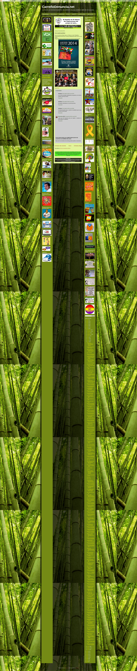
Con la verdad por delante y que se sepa (90, 396)
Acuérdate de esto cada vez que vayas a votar (91, 365)
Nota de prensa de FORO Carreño (90, 394)
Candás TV (74, 14)
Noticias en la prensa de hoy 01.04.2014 (90, 644)
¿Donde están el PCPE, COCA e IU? (90, 541)
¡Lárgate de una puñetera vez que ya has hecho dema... (91, 381)
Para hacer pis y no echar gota (90, 406)
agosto (88, 335)
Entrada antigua (78, 145)
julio (88, 337)
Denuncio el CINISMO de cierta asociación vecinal (91, 378)
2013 (87, 651)
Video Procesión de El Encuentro (90, 434)
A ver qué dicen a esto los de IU (91, 557)
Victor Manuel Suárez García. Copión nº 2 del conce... (90, 515)
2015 (87, 327)
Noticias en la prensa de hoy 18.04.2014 (90, 456)
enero (88, 649)
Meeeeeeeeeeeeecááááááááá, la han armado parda (90, 586)
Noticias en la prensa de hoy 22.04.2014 (90, 427)
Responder (60, 98)
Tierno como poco (90, 458)
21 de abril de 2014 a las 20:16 (70, 116)
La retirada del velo (90, 437)
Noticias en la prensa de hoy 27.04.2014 (90, 384)
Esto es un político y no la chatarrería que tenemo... (90, 509)
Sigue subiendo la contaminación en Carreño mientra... (90, 350)
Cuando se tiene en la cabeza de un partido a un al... (90, 423)
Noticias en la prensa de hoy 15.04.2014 (90, 484)
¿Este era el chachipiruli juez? (90, 617)
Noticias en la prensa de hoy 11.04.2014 (90, 532)
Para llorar (88, 477)
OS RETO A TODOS (46, 77)
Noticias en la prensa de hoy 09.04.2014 (90, 543)
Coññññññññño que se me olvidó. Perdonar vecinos (91, 375)
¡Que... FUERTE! (90, 431)
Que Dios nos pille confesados (90, 596)
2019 (87, 321)
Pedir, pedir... (89, 478)
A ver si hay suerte (90, 370)
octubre (88, 332)
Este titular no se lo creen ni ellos (90, 372)
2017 (87, 324)
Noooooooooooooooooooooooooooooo (90, 413)
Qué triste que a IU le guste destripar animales (90, 462)
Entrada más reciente (60, 145)
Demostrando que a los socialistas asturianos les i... (90, 622)
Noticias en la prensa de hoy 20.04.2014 (90, 439)
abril (88, 341)
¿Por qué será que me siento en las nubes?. (91, 442)
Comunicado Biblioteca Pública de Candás (91, 529)
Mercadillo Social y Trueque (90, 555)
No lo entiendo (89, 352)
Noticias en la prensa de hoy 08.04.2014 (90, 570)
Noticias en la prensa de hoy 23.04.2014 (90, 420)
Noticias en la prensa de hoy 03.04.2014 (90, 625)
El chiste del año (90, 425)
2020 (87, 319)
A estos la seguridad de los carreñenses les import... (90, 500)
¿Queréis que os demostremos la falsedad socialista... (91, 481)
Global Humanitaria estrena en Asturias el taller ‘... (90, 636)
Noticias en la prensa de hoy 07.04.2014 (90, 581)
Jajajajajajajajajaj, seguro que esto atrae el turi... (90, 590)
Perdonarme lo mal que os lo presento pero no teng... (90, 603)
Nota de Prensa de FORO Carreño (90, 553)
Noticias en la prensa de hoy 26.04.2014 (90, 391)
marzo (88, 646)
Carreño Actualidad (81, 14)
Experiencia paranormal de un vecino (90, 576)
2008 (87, 658)
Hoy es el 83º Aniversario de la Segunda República (90, 495)
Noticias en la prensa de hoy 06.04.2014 (90, 584)
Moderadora (60, 116)
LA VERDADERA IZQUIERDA (90, 389)
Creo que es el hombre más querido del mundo (90, 593)
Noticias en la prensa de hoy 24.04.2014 (90, 411)
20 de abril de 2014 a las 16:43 (68, 93)
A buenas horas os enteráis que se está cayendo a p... (91, 453)
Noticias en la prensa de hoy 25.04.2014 (90, 404)
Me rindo (88, 459)
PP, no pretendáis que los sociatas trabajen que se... (91, 522)
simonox (66, 667)
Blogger (77, 667)
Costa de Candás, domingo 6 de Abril (90, 579)
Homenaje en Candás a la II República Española (90, 486)
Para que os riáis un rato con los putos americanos (90, 506)
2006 (87, 661)
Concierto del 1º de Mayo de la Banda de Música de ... (90, 360)
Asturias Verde (61, 14)
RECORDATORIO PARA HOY (90, 601)
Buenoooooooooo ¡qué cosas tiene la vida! (90, 560)
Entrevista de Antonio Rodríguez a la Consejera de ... (90, 563)
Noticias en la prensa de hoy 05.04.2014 (90, 598)
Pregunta (88, 469)
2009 (87, 657)
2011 (87, 654)
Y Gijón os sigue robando (89, 568)
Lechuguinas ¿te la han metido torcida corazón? (90, 450)
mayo (88, 340)
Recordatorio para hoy (91, 418)
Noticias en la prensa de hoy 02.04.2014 (90, 631)
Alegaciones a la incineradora (90, 634)
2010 (87, 655)
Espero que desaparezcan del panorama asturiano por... (91, 549)
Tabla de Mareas (54, 14)
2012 (87, 652)
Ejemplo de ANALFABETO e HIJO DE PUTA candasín (90, 344)
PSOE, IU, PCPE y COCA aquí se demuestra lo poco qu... (90, 535)
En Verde (68, 14)
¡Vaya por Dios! (89, 467)
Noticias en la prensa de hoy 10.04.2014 (90, 538)
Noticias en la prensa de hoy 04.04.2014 (90, 610)
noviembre (89, 331)
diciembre (88, 329)
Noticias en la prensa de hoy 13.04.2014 (90, 512)
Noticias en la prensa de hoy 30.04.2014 (90, 354)
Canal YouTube (90, 14)
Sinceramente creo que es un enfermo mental (90, 518)
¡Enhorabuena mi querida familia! (90, 525)
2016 (87, 325)
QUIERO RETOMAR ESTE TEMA (90, 347)
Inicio (70, 145)
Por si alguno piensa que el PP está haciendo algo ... (90, 490)
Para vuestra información (89, 448)
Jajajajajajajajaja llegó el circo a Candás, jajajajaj (90, 357)
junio (88, 338)
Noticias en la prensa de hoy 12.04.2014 (90, 527)
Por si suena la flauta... (91, 444)
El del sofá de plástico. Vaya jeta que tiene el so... (91, 546)
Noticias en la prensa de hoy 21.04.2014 (90, 430)
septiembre (89, 334)
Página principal (46, 14)
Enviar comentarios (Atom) (65, 148)
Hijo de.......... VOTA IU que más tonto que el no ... (91, 573)
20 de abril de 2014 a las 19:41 (68, 101)
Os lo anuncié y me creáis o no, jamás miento (90, 465)
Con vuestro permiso (90, 435)
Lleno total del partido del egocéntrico (90, 386)
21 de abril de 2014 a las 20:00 (68, 108)
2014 (87, 328)
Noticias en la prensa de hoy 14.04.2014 (90, 503)
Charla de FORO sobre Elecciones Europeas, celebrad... (90, 472)
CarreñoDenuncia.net (58, 7)
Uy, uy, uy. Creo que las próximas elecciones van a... (90, 416)
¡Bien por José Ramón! (89, 629)
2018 (87, 322)
